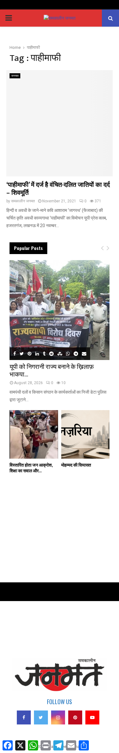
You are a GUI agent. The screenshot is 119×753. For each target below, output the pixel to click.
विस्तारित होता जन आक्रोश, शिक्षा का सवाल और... (31, 468)
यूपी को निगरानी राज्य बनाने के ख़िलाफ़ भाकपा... (52, 371)
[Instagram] (58, 717)
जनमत (15, 75)
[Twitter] (41, 717)
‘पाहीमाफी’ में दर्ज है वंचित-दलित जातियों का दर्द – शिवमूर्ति (58, 189)
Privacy (15, 620)
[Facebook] (24, 717)
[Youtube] (92, 717)
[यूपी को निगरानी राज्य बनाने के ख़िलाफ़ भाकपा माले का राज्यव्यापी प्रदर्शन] (59, 310)
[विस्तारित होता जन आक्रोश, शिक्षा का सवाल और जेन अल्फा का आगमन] (34, 434)
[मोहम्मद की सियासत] (85, 434)
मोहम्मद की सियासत (76, 465)
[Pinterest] (75, 717)
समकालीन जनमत (23, 201)
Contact (16, 629)
